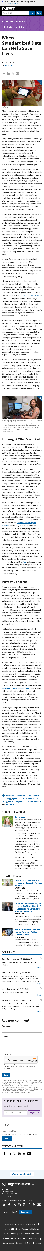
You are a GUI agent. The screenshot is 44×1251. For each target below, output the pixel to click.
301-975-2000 (6, 1196)
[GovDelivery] (29, 1153)
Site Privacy (9, 1224)
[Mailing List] (39, 1204)
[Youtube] (19, 1153)
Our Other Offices (26, 1200)
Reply (39, 967)
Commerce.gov (8, 1243)
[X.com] (13, 73)
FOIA (20, 1234)
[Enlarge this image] (22, 93)
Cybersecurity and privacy (23, 798)
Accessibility (19, 1224)
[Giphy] (29, 1204)
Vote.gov (38, 1243)
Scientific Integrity (9, 1238)
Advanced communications (17, 796)
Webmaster (6, 1200)
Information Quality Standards (28, 1238)
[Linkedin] (8, 73)
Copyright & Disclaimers (11, 1229)
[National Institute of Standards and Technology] (18, 1184)
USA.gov (29, 1243)
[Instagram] (24, 1153)
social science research (30, 295)
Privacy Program (31, 1224)
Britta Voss (9, 65)
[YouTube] (24, 1204)
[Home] (8, 8)
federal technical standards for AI (15, 688)
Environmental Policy (31, 1234)
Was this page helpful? (22, 1174)
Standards (9, 804)
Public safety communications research (24, 801)
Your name (6, 1026)
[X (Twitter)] (14, 1153)
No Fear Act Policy (10, 1234)
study (24, 562)
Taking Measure (14, 21)
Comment (7, 1036)
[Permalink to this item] (42, 439)
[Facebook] (4, 73)
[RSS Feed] (34, 1204)
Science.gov (20, 1243)
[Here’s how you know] (22, 3)
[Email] (17, 73)
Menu (38, 13)
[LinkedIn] (9, 1153)
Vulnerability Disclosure (30, 1229)
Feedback (25, 1212)
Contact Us (15, 1200)
